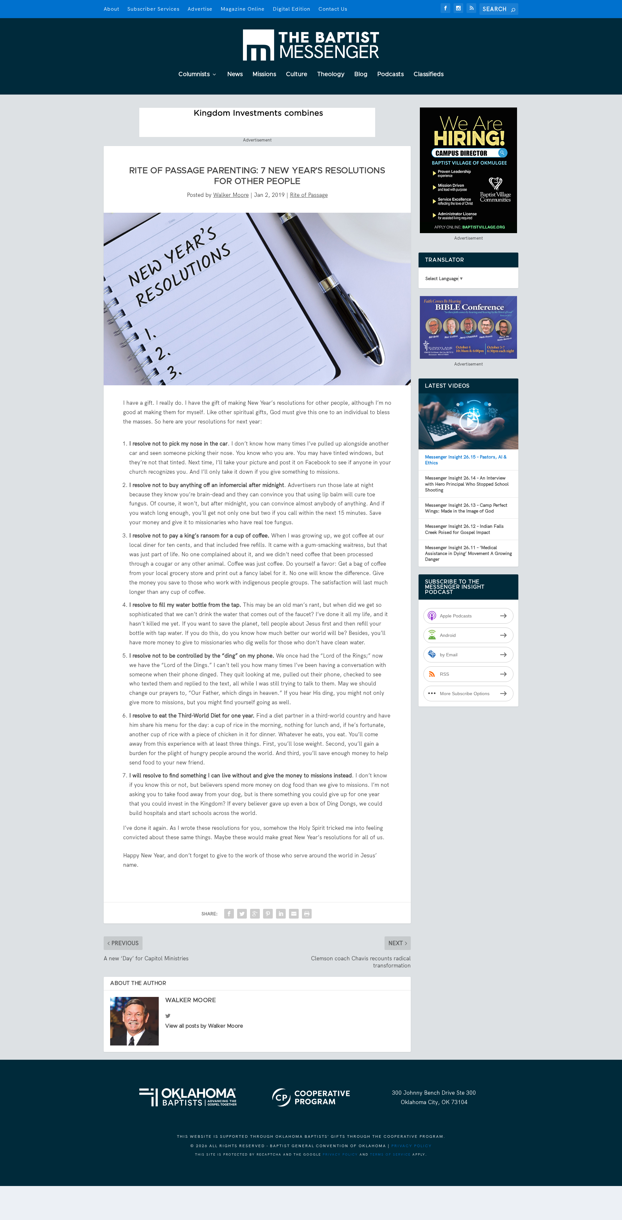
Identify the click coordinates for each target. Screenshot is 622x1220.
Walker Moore (231, 194)
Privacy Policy (411, 1145)
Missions (264, 74)
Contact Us (332, 9)
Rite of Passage (309, 194)
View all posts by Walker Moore (204, 1026)
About (111, 9)
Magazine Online (243, 9)
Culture (296, 74)
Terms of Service (390, 1154)
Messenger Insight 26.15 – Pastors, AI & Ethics (465, 460)
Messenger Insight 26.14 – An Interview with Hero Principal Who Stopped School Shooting (467, 483)
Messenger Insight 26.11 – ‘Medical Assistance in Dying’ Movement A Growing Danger (468, 553)
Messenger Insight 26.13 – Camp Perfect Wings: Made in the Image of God (466, 508)
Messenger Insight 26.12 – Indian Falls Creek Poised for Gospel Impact (464, 529)
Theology (331, 74)
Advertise (200, 9)
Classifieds (429, 74)
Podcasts (390, 74)
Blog (361, 74)
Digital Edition (291, 9)
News (235, 74)
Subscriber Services (153, 9)
